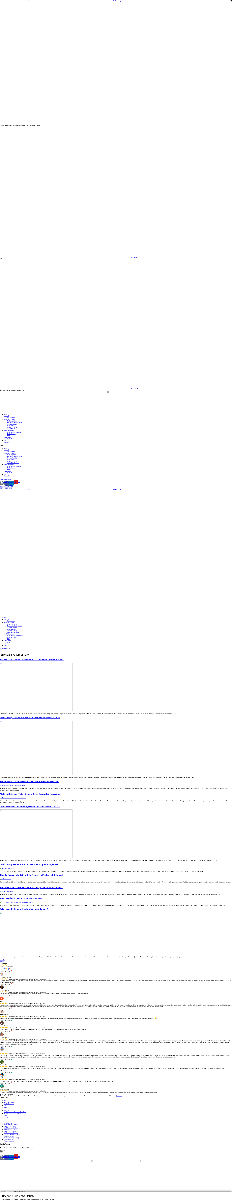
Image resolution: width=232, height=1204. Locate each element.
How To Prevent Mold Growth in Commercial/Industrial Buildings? (31, 875)
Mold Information (9, 430)
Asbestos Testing (12, 427)
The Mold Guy (9, 1191)
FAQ (5, 440)
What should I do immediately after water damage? (24, 909)
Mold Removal (11, 425)
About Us (6, 416)
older (2, 960)
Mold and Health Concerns (15, 432)
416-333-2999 (9, 1150)
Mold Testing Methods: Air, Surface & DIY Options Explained (29, 864)
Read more (119, 1096)
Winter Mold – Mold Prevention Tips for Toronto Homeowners (29, 781)
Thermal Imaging (12, 424)
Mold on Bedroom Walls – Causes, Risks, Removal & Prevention (30, 794)
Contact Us (7, 442)
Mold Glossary (11, 434)
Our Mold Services (9, 419)
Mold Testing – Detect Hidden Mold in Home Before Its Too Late (30, 717)
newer (2, 961)
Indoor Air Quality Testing (14, 422)
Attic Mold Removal (13, 429)
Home (5, 414)
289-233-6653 (8, 1152)
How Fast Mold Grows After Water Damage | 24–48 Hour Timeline (31, 887)
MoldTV (9, 439)
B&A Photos (7, 437)
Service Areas (11, 417)
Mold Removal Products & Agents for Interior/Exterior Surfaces (30, 806)
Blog (8, 435)
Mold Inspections (12, 421)
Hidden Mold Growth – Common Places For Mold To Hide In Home (32, 659)
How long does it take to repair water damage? (22, 898)
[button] (116, 445)
